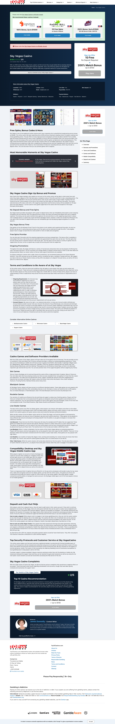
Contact (53, 666)
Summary (86, 162)
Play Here (27, 35)
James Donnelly (37, 621)
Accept (91, 721)
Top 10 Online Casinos (36, 2)
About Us (54, 648)
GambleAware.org (18, 697)
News (53, 662)
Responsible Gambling (58, 659)
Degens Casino (18, 327)
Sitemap (53, 668)
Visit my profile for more (26, 636)
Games (69, 2)
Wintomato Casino (42, 323)
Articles (53, 650)
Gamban (63, 699)
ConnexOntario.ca (44, 695)
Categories (59, 2)
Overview (86, 144)
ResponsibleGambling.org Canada (74, 695)
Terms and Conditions (89, 150)
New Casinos (93, 2)
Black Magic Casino (65, 323)
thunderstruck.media (17, 671)
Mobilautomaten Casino (20, 323)
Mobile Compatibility (89, 156)
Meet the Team (55, 653)
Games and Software (89, 153)
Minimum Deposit (80, 2)
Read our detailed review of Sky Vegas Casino (40, 72)
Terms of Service (56, 657)
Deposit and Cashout (89, 159)
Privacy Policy (55, 655)
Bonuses (49, 2)
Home (93, 7)
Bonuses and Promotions (90, 147)
